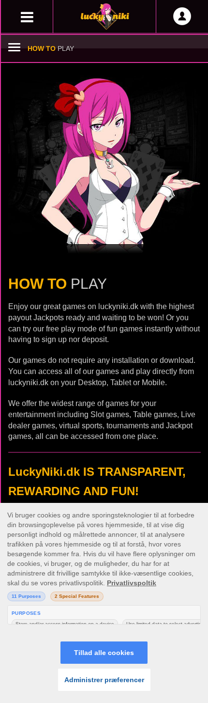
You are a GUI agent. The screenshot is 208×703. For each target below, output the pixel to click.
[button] (27, 15)
